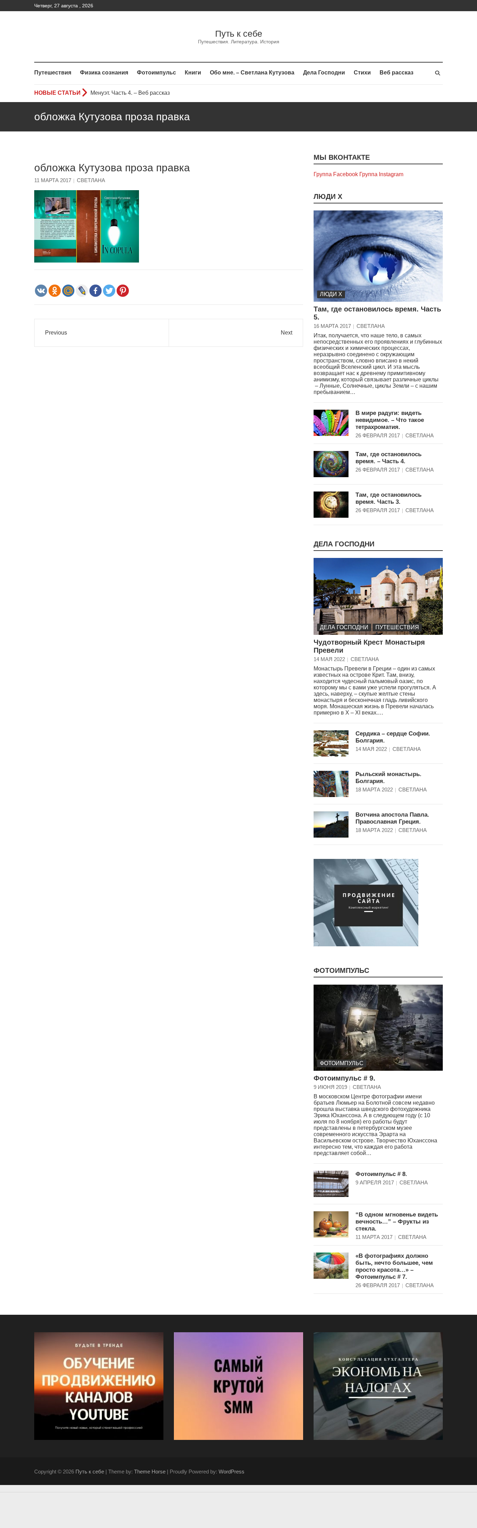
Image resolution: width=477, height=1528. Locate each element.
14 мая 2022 (329, 659)
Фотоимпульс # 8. (381, 1174)
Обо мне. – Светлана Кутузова (252, 73)
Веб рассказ (396, 73)
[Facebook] (95, 291)
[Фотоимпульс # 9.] (378, 1027)
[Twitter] (109, 291)
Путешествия (52, 73)
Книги (193, 73)
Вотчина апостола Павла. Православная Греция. (392, 818)
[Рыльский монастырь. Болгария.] (331, 784)
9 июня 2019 (330, 1087)
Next (286, 333)
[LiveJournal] (82, 291)
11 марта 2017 (52, 180)
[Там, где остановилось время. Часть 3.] (331, 505)
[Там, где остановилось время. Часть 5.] (378, 256)
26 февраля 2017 (377, 435)
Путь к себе (238, 33)
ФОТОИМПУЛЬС (341, 970)
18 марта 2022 (374, 789)
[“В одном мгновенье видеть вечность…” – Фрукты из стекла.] (331, 1224)
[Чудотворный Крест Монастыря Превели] (378, 596)
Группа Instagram (381, 174)
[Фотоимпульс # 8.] (331, 1184)
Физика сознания (104, 73)
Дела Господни (324, 73)
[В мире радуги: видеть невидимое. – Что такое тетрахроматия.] (331, 423)
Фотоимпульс (156, 73)
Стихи (362, 73)
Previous (56, 333)
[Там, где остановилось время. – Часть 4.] (331, 464)
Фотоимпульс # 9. (344, 1078)
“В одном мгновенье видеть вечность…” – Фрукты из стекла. (396, 1221)
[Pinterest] (123, 291)
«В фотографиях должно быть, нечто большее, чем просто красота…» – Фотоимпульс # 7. (394, 1266)
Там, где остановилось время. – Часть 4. (388, 458)
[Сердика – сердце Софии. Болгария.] (331, 743)
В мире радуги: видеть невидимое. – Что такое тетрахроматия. (389, 420)
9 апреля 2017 (374, 1182)
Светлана (91, 180)
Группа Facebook (336, 174)
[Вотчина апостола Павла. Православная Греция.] (331, 824)
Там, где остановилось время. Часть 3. (388, 498)
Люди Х (328, 196)
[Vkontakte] (41, 291)
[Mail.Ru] (68, 291)
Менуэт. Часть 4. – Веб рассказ (130, 93)
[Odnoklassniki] (55, 291)
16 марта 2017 (332, 326)
